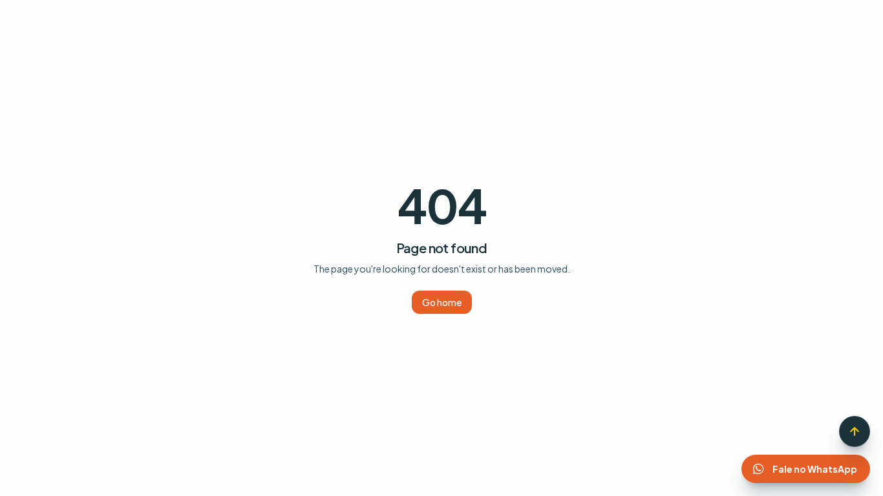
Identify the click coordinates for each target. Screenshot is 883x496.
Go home (442, 302)
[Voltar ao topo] (854, 431)
